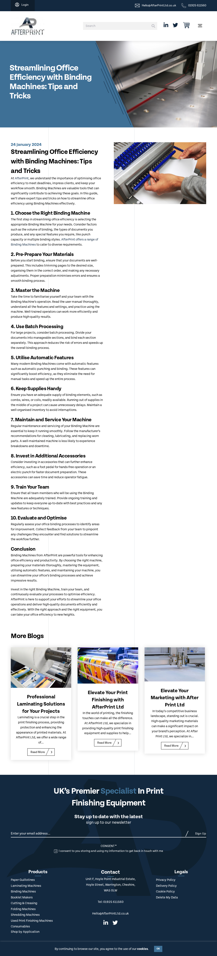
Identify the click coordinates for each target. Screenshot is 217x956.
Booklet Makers (22, 897)
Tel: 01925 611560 (111, 902)
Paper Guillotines (23, 880)
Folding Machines (23, 909)
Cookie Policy (165, 891)
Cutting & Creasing (24, 903)
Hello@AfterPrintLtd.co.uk (110, 913)
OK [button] (158, 949)
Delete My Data (167, 897)
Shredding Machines (25, 915)
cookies (142, 949)
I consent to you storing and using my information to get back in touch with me (110, 851)
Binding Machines (23, 891)
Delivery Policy (166, 886)
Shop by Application (25, 932)
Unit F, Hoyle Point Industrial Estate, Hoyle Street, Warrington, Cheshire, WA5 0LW (111, 884)
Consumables (20, 926)
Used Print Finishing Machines (32, 921)
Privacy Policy (165, 880)
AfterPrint (22, 178)
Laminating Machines (26, 886)
